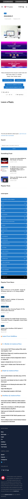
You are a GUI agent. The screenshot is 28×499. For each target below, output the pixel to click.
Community (3, 444)
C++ (14, 203)
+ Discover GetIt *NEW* (21, 1)
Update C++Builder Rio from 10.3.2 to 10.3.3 (11, 362)
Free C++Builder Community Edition (14, 87)
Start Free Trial (8, 80)
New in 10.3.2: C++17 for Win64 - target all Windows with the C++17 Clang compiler (13, 290)
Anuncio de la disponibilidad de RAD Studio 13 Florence (18, 159)
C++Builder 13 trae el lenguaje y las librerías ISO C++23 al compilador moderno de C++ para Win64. (18, 169)
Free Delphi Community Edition (14, 84)
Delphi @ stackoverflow (10, 371)
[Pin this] (6, 92)
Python (14, 247)
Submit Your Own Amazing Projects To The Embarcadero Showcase (13, 309)
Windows (14, 273)
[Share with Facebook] (2, 92)
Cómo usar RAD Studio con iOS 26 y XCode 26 (18, 177)
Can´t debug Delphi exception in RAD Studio (11, 391)
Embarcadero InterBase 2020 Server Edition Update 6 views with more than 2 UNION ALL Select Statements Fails (13, 402)
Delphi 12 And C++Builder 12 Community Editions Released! (12, 300)
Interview (14, 240)
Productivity (14, 243)
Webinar (14, 265)
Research (14, 254)
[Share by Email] (8, 92)
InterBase (14, 236)
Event (14, 225)
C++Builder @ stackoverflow (12, 344)
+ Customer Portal (8, 1)
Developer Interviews (14, 221)
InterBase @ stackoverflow (11, 396)
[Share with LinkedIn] (5, 92)
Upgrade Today (20, 80)
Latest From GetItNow (9, 336)
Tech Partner (14, 262)
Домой (2, 454)
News (7, 306)
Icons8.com (16, 491)
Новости (14, 277)
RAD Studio (14, 251)
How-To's (14, 229)
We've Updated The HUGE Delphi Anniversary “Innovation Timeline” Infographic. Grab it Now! (14, 319)
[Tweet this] (3, 92)
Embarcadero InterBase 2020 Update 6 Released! (11, 329)
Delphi (14, 217)
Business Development (14, 199)
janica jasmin (8, 18)
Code (14, 210)
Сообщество (4, 459)
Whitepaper (14, 269)
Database (14, 214)
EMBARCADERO (8, 494)
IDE (14, 232)
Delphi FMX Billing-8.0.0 (6, 388)
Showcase (14, 258)
